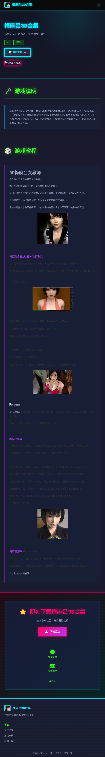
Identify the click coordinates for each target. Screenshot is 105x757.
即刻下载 (8, 741)
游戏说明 (8, 730)
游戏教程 (8, 736)
